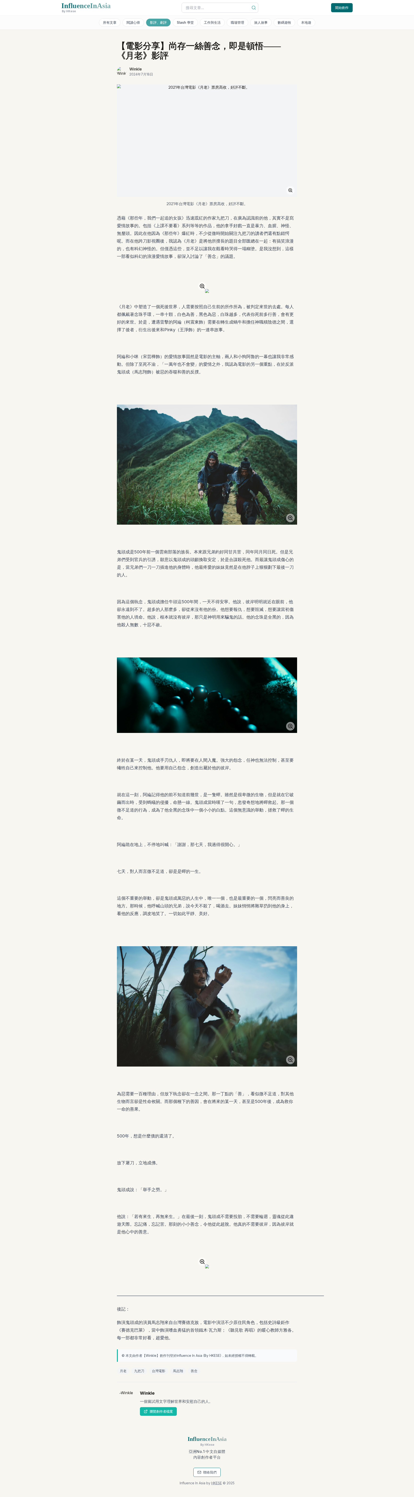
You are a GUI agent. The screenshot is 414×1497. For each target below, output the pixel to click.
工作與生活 (212, 22)
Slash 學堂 (185, 22)
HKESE (214, 1355)
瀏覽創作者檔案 (161, 1411)
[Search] (253, 7)
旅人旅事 (261, 22)
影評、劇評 (158, 22)
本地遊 (306, 22)
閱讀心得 (133, 22)
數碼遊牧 (284, 22)
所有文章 (109, 22)
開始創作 (342, 8)
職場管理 (237, 22)
